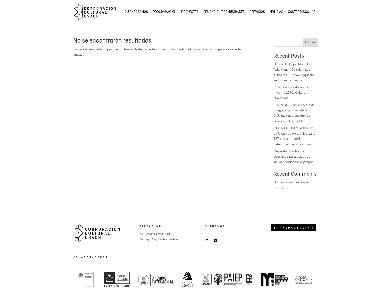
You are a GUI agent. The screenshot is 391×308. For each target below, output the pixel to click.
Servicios (257, 12)
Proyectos (189, 12)
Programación (164, 12)
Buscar (310, 42)
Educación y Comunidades (224, 12)
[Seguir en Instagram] (206, 240)
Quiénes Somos (136, 12)
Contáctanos (298, 12)
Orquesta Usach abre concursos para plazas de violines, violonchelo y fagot (293, 156)
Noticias (276, 12)
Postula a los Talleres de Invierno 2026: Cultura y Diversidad (291, 92)
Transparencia (292, 228)
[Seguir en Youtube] (215, 240)
